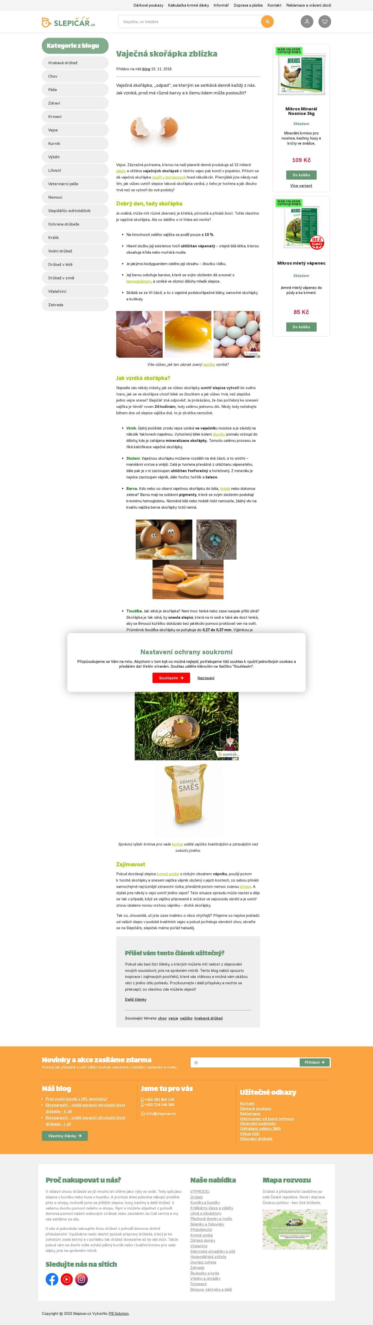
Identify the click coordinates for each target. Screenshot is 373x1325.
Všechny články (62, 1135)
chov (52, 76)
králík (53, 237)
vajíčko (209, 364)
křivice (245, 886)
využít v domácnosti (169, 177)
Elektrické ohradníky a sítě (212, 1251)
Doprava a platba (248, 5)
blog (146, 68)
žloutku (219, 434)
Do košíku (301, 175)
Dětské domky (202, 1240)
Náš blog (56, 1089)
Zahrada (55, 304)
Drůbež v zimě (61, 277)
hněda (225, 488)
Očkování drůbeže (256, 1138)
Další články (135, 999)
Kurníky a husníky (205, 1202)
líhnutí (54, 170)
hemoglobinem (138, 281)
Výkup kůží (249, 1133)
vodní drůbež (60, 250)
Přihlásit (312, 1062)
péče (52, 89)
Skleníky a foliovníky (207, 1224)
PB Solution (119, 1313)
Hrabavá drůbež (62, 62)
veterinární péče (63, 183)
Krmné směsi (201, 1235)
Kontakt (274, 5)
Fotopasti (198, 1283)
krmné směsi (168, 873)
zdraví (54, 103)
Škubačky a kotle (204, 1273)
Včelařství (198, 1246)
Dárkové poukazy (148, 5)
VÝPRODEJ (199, 1191)
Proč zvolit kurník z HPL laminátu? (76, 1098)
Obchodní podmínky (258, 1123)
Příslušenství (201, 1229)
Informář (221, 5)
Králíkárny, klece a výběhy (211, 1208)
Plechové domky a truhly (211, 1218)
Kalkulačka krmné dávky (188, 5)
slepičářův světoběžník (69, 210)
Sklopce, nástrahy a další (211, 1289)
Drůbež (196, 1197)
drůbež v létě (60, 264)
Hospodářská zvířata (208, 1256)
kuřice (177, 844)
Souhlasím (168, 678)
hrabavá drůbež (208, 1018)
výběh (54, 156)
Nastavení (205, 678)
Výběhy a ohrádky (205, 1278)
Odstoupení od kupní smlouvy (267, 1118)
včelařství (57, 291)
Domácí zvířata (203, 1262)
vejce (53, 129)
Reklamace (250, 1113)
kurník (54, 143)
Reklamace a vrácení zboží (308, 5)
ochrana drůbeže (63, 224)
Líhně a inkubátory (205, 1213)
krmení (54, 116)
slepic (121, 170)
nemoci (55, 197)
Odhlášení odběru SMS (260, 1128)
